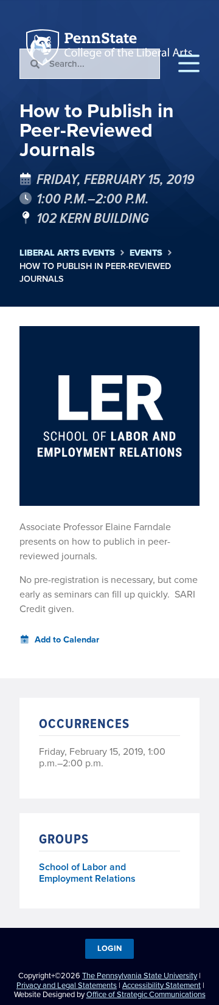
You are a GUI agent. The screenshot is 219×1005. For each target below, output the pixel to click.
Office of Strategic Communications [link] (146, 994)
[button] (189, 64)
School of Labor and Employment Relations (87, 873)
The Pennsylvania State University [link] (139, 975)
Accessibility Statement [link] (161, 985)
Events (146, 253)
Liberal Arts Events (67, 253)
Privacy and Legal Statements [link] (66, 985)
